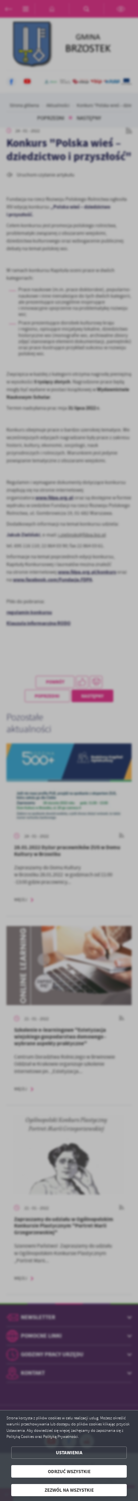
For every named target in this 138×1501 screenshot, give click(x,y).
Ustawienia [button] (69, 1452)
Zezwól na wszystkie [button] (69, 1490)
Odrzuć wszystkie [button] (69, 1471)
